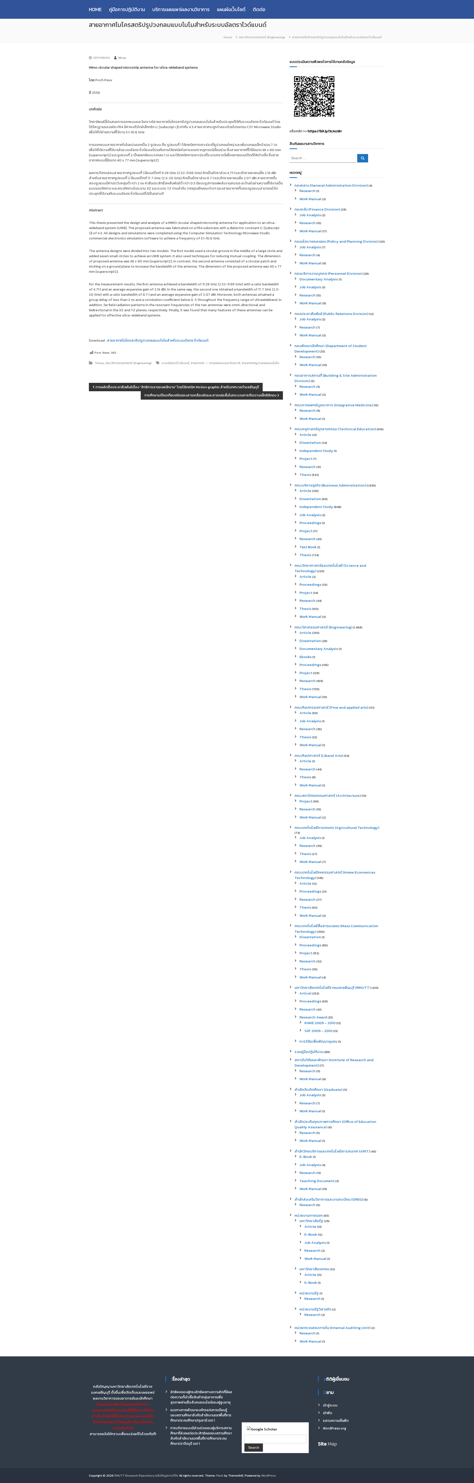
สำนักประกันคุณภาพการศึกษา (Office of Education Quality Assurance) (335, 1124)
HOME (95, 9)
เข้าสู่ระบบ (330, 1405)
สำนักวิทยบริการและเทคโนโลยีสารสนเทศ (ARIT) (332, 1151)
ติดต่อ (259, 9)
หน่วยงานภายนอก (309, 1215)
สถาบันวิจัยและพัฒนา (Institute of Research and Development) (334, 1062)
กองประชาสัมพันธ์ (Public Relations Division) (331, 313)
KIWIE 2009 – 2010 (320, 1023)
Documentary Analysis (318, 279)
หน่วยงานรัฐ (309, 1293)
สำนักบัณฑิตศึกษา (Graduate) (318, 1089)
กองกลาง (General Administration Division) (331, 185)
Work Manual (310, 199)
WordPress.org (334, 1428)
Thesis (99, 363)
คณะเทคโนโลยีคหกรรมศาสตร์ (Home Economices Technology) (335, 875)
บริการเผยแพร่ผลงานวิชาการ (181, 9)
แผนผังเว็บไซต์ (231, 9)
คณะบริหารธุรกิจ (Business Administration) (330, 485)
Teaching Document (317, 1181)
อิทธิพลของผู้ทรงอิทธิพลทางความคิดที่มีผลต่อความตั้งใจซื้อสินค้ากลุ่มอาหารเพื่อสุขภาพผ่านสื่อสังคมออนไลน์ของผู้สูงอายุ (201, 1397)
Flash (219, 1475)
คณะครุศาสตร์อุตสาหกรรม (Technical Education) (335, 429)
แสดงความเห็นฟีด (336, 1420)
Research (307, 191)
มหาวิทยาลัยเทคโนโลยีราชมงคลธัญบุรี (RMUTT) (333, 987)
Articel (305, 993)
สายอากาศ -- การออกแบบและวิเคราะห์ (215, 363)
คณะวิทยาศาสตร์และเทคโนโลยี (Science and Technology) (330, 568)
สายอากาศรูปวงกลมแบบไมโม (260, 363)
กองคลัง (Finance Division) (317, 209)
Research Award (313, 1017)
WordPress (268, 1475)
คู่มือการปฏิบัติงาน (127, 9)
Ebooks (305, 657)
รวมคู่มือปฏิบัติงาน (309, 1051)
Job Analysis (310, 215)
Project (305, 458)
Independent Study (316, 450)
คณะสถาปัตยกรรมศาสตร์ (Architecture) (328, 795)
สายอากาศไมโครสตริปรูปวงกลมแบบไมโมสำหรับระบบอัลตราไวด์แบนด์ (157, 340)
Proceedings (310, 523)
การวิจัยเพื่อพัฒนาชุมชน (318, 1041)
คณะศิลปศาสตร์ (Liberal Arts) (319, 755)
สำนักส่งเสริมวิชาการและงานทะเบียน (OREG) (329, 1199)
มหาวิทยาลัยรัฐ (311, 1221)
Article (305, 434)
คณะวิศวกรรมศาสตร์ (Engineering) (262, 37)
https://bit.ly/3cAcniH (324, 131)
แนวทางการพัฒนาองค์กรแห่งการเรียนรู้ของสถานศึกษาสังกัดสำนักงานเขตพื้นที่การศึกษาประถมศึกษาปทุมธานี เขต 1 (200, 1415)
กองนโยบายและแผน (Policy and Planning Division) (336, 241)
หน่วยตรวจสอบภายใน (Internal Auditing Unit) (332, 1327)
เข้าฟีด (327, 1413)
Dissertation (310, 442)
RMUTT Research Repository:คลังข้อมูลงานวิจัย (146, 1475)
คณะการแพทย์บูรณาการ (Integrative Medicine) (334, 405)
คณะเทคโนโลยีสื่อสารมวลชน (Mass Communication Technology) (336, 928)
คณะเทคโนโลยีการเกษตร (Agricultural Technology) (337, 827)
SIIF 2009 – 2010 (318, 1031)
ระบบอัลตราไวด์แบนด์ (175, 363)
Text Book (307, 547)
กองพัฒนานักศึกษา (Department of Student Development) (331, 348)
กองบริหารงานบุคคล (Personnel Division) (328, 273)
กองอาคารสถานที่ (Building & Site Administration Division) (336, 378)
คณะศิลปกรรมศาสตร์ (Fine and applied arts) (331, 707)
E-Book (305, 1156)
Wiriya (122, 58)
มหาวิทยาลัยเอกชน (314, 1269)
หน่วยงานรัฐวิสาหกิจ (315, 1309)
